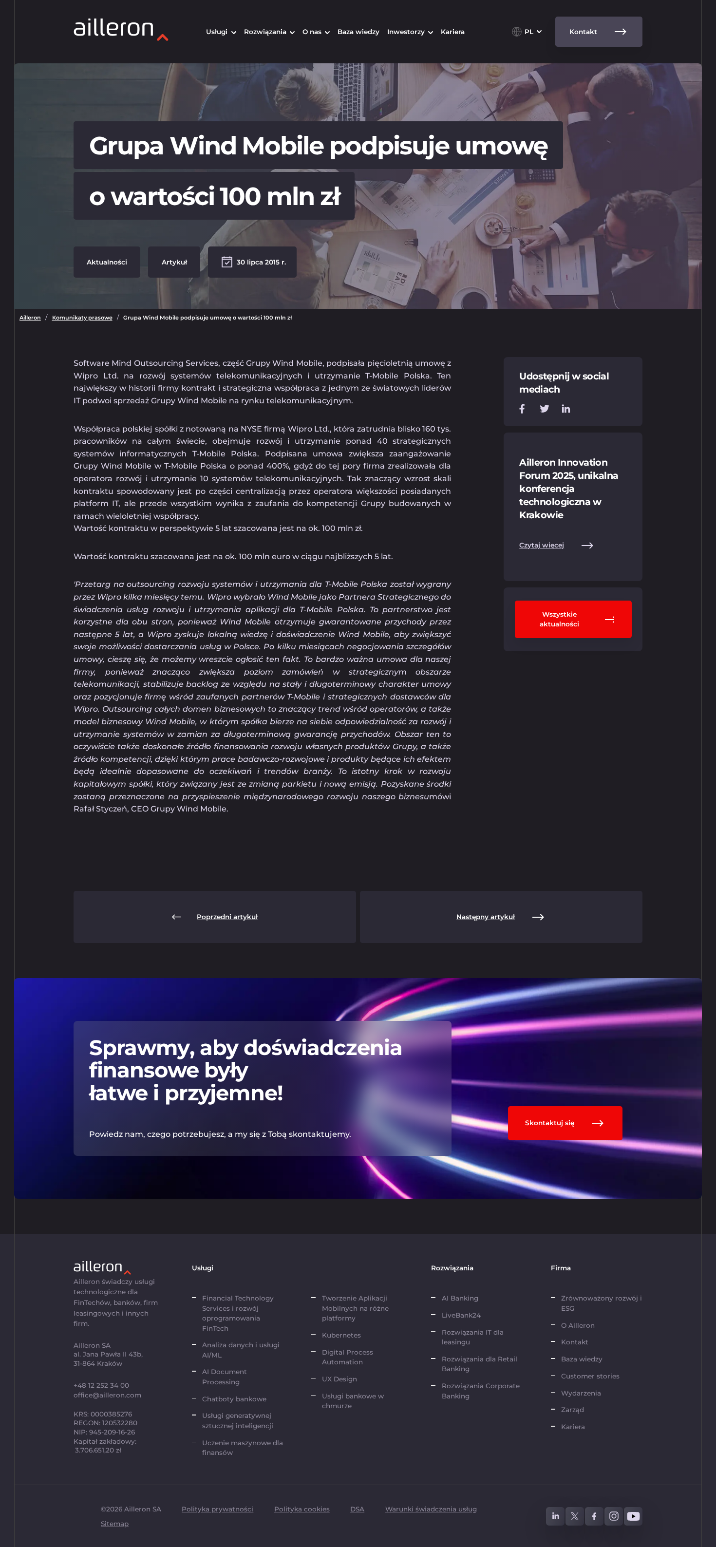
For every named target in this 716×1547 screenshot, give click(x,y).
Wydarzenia (581, 1393)
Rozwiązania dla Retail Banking (479, 1364)
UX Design (339, 1379)
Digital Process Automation (347, 1357)
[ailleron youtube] (633, 1516)
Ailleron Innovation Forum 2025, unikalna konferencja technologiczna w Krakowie (568, 488)
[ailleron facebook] (594, 1516)
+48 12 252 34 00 (101, 1385)
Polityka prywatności (217, 1509)
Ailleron (30, 317)
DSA (357, 1509)
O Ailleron (578, 1325)
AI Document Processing (224, 1376)
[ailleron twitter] (574, 1516)
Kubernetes (341, 1335)
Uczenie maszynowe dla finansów (242, 1447)
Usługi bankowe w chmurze (353, 1401)
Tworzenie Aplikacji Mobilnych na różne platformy (355, 1308)
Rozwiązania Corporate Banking (481, 1390)
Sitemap (115, 1524)
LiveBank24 (461, 1315)
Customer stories (590, 1376)
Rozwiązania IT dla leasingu (473, 1337)
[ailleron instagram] (613, 1516)
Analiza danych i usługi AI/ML (241, 1349)
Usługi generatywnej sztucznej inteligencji (237, 1420)
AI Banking (460, 1298)
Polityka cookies (302, 1509)
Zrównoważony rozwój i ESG (601, 1303)
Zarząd (572, 1410)
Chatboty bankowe (234, 1399)
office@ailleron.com (107, 1395)
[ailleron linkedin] (555, 1516)
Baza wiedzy (582, 1359)
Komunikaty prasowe (82, 317)
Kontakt (574, 1342)
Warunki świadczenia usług (431, 1509)
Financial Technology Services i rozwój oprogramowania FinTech (238, 1313)
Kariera (573, 1427)
